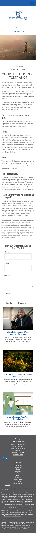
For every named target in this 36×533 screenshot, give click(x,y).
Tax (18, 473)
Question (6, 275)
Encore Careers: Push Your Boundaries (18, 418)
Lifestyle (18, 477)
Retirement (18, 465)
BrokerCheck (5, 489)
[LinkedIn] (16, 27)
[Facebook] (18, 27)
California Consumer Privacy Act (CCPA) (21, 512)
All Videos (18, 481)
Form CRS (7, 485)
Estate (18, 469)
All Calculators (18, 483)
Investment (18, 467)
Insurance (18, 471)
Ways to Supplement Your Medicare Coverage (18, 333)
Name (6, 252)
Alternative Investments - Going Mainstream (18, 375)
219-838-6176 (19, 32)
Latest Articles (18, 479)
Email (6, 263)
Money (18, 475)
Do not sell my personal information (12, 516)
